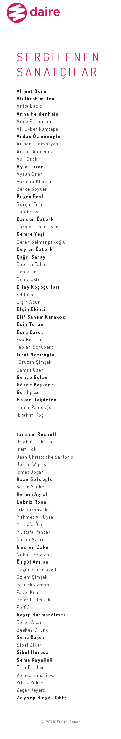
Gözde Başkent (35, 384)
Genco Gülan (32, 377)
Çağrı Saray (31, 257)
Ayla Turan (30, 166)
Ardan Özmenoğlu (39, 136)
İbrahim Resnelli (37, 434)
